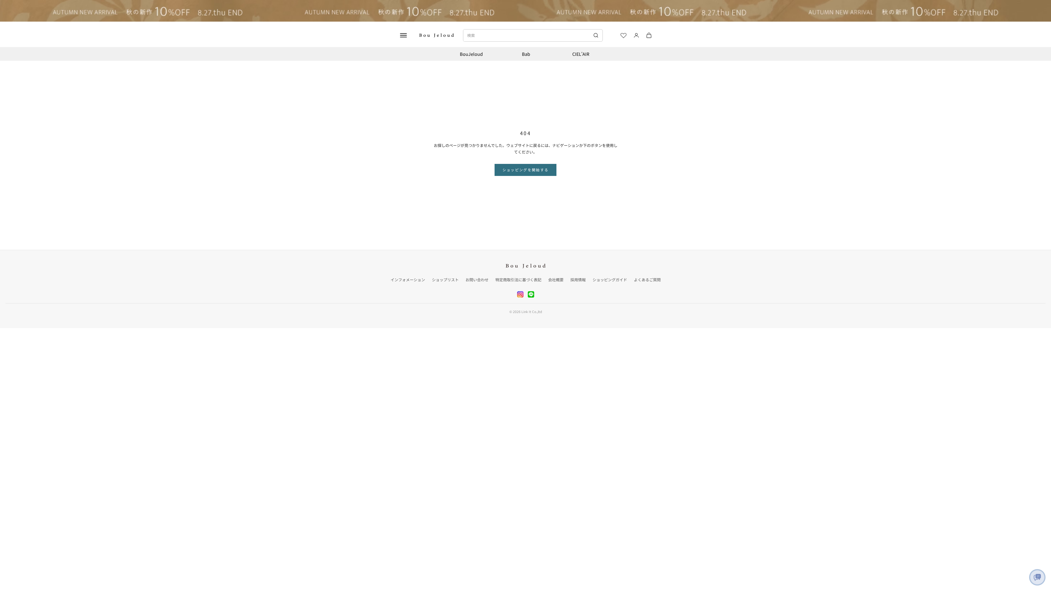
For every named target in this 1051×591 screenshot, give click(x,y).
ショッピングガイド (610, 279)
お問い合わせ (477, 279)
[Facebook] (531, 294)
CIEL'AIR (580, 54)
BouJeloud (471, 54)
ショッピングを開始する (526, 169)
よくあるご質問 (647, 279)
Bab (526, 54)
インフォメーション (408, 279)
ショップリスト (445, 279)
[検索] (595, 35)
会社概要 (556, 279)
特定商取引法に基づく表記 (518, 279)
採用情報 (578, 279)
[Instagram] (520, 294)
